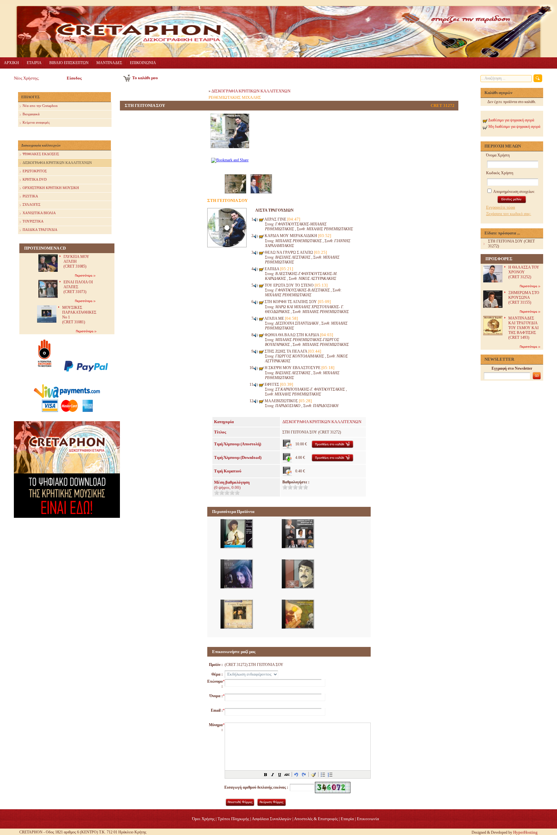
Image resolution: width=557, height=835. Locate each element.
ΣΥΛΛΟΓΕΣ (31, 204)
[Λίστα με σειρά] (330, 774)
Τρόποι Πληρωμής (233, 818)
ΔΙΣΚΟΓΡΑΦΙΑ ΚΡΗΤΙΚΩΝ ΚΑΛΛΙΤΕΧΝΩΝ (57, 163)
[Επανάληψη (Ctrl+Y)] (303, 774)
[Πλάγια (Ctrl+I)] (272, 774)
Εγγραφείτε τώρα (500, 207)
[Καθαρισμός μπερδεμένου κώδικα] (313, 774)
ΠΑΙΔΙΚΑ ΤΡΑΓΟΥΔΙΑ (40, 230)
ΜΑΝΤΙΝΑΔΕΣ (109, 63)
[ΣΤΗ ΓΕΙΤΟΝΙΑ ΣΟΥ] (229, 151)
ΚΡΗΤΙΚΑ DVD (35, 179)
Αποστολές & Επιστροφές (316, 818)
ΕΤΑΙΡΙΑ (34, 63)
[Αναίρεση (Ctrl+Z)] (296, 774)
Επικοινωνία (368, 818)
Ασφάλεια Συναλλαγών (271, 818)
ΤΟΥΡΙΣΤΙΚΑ (33, 221)
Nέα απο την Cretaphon (40, 106)
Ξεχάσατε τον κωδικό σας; (508, 213)
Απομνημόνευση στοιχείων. (514, 191)
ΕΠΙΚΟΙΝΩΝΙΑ (143, 63)
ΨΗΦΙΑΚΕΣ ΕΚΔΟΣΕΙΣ (41, 154)
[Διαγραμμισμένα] (286, 774)
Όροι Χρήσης (203, 818)
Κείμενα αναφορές (36, 122)
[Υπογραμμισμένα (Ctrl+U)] (279, 774)
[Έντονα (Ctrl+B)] (265, 774)
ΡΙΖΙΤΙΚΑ (30, 196)
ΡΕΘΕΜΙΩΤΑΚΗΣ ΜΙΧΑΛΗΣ (235, 97)
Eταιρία (347, 818)
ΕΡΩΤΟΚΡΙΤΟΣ (35, 171)
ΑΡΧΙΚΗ (11, 63)
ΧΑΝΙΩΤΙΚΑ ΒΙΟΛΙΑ (39, 213)
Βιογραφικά (31, 114)
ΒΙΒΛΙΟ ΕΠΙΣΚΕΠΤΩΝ (69, 63)
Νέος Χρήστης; (26, 78)
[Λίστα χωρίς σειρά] (323, 774)
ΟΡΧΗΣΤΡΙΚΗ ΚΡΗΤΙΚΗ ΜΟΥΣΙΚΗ (51, 188)
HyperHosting (525, 832)
